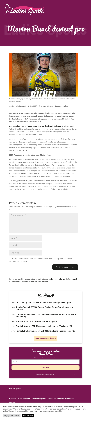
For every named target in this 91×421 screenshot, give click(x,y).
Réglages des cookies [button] (11, 415)
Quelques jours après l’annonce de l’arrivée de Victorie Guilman (35, 126)
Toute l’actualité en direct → (45, 338)
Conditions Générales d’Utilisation (61, 399)
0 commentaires (61, 106)
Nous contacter (24, 399)
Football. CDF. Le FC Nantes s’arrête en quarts (36, 321)
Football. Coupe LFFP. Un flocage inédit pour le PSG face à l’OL (44, 326)
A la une (42, 106)
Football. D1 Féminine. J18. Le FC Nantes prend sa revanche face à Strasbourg (46, 315)
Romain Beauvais (19, 106)
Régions (50, 106)
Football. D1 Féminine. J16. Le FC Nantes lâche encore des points (45, 331)
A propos (12, 399)
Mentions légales (39, 399)
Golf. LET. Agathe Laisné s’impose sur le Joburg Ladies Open (43, 302)
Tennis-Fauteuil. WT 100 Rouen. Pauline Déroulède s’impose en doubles (44, 308)
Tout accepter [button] (28, 415)
